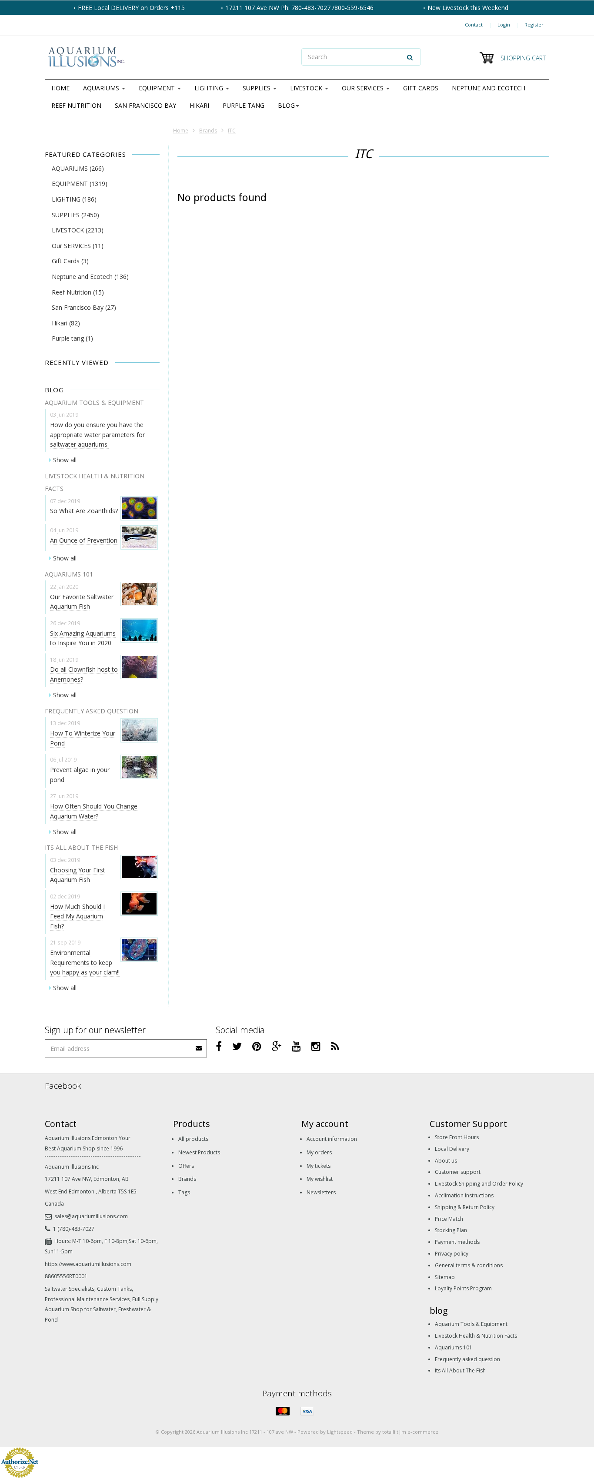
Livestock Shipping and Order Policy (479, 1183)
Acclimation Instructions (464, 1195)
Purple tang (243, 105)
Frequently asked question (467, 1359)
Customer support (458, 1172)
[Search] (410, 57)
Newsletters (321, 1192)
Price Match (449, 1219)
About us (446, 1160)
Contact (474, 24)
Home (60, 88)
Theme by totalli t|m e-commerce (397, 1431)
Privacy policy (451, 1253)
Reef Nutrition (76, 105)
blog (286, 105)
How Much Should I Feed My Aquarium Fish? (77, 916)
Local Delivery (452, 1149)
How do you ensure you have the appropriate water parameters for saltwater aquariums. (97, 434)
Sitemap (445, 1277)
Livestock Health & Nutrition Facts (476, 1335)
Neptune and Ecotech (488, 88)
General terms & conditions (469, 1265)
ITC (232, 130)
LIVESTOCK (307, 88)
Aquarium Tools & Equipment (471, 1324)
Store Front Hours (457, 1137)
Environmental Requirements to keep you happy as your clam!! (85, 962)
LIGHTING (209, 88)
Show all (65, 460)
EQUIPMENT (158, 88)
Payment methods (457, 1242)
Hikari (199, 105)
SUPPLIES (257, 88)
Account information (332, 1139)
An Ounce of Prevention (83, 540)
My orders (319, 1152)
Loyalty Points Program (463, 1288)
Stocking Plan (451, 1230)
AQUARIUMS (102, 88)
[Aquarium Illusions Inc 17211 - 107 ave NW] (169, 57)
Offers (186, 1166)
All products (193, 1139)
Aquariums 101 (453, 1347)
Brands (208, 130)
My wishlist (320, 1179)
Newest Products (199, 1152)
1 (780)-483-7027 (73, 1229)
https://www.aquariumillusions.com (88, 1264)
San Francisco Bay (145, 105)
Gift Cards (420, 88)
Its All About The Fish (460, 1370)
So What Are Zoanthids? (84, 511)
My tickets (318, 1166)
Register (534, 24)
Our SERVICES (363, 88)
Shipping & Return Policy (464, 1207)
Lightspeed (340, 1431)
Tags (184, 1192)
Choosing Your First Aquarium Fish (77, 875)
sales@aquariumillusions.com (91, 1216)
